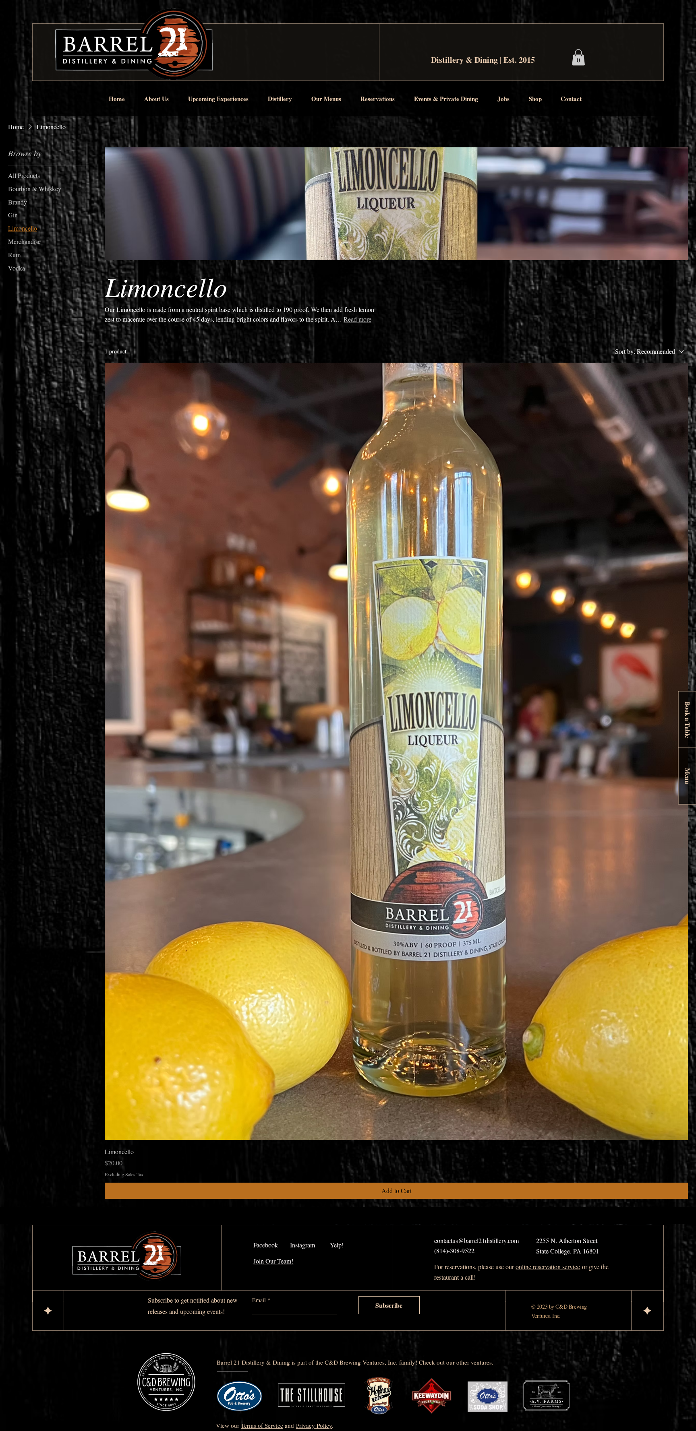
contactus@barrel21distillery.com (476, 1240)
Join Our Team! (273, 1261)
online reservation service (548, 1266)
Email (259, 1300)
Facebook (265, 1245)
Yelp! (337, 1245)
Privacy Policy (314, 1425)
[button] (160, 99)
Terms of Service (262, 1425)
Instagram (302, 1245)
